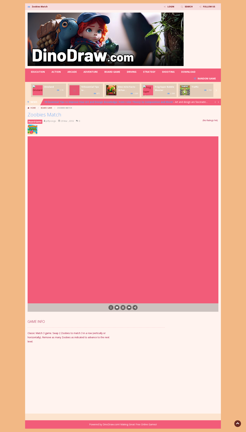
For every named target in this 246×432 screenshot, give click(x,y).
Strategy (149, 71)
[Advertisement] (105, 145)
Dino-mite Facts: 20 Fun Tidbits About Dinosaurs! (73, 102)
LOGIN (171, 6)
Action (56, 71)
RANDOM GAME (206, 78)
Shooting (168, 71)
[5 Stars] (201, 120)
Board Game (112, 71)
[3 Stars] (197, 120)
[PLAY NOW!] (38, 88)
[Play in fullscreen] (123, 307)
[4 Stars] (199, 120)
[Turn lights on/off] (110, 307)
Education (38, 71)
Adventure (91, 71)
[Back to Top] (237, 423)
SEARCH (189, 6)
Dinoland (49, 86)
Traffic (195, 86)
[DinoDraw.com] (106, 39)
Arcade (72, 71)
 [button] (129, 307)
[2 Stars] (194, 120)
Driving (131, 71)
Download (188, 71)
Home (33, 108)
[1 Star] (192, 120)
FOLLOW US (209, 6)
